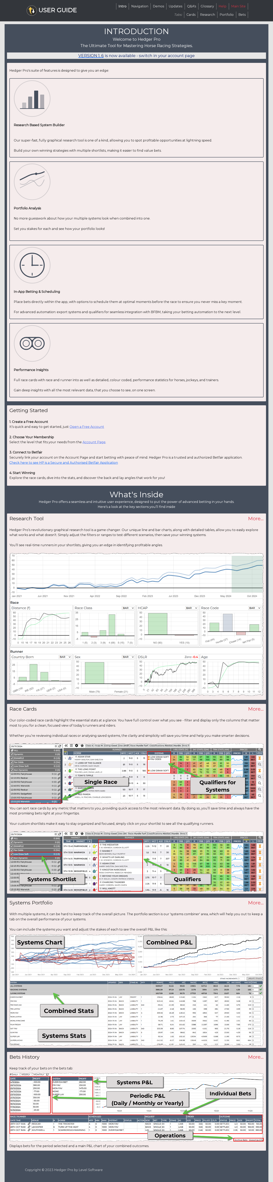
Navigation (139, 6)
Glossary (207, 6)
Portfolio (227, 15)
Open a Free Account (87, 427)
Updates (175, 6)
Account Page (94, 442)
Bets (242, 15)
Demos (158, 6)
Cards (190, 15)
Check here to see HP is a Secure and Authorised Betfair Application (63, 463)
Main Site (238, 6)
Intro (123, 6)
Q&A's (191, 6)
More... (256, 518)
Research (207, 15)
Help (222, 6)
